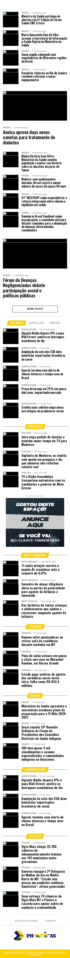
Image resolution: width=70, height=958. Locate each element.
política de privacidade (26, 920)
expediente (50, 920)
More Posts (35, 308)
